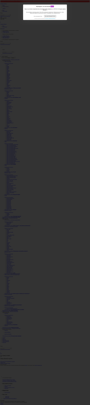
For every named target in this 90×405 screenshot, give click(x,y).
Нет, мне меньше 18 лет (38, 16)
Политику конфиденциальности (50, 18)
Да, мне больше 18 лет (50, 16)
